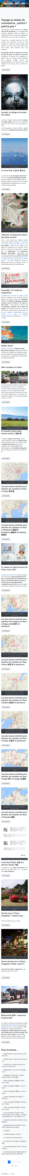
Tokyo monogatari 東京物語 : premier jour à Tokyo (13, 1108)
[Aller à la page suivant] (22, 1161)
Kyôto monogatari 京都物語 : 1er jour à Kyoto (14, 1092)
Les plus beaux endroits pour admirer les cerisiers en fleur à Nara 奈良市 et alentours (14, 662)
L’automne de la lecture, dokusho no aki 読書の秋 (14, 1121)
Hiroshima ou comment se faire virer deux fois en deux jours (13, 1065)
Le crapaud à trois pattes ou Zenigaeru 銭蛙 (14, 1142)
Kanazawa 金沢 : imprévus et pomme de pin (14, 1060)
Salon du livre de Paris (9, 575)
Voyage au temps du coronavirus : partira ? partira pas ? (14, 23)
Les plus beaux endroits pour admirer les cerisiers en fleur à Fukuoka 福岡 (14, 814)
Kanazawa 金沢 (13, 1025)
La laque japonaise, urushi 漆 (11, 1134)
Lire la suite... (6, 70)
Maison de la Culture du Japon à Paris (15, 295)
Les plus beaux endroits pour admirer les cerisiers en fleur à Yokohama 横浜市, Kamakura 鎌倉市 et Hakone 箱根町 (14, 530)
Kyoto (10, 398)
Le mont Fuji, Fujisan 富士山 (13, 170)
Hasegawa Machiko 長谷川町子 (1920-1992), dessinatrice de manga (14, 1126)
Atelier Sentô (7, 346)
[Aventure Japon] (5, 13)
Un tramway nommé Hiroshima (12, 1137)
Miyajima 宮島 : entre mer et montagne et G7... (14, 1071)
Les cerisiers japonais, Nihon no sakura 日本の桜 (14, 1147)
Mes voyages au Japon (11, 367)
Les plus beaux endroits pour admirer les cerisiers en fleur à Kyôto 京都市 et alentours (14, 700)
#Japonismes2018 (6, 316)
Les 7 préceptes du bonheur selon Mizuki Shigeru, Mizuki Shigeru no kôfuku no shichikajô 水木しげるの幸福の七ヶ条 (14, 1114)
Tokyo (3, 388)
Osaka (10, 390)
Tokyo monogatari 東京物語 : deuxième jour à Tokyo (14, 1103)
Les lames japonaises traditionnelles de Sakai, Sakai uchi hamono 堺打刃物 (14, 1153)
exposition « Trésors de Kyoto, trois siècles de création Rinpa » (14, 258)
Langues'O (14, 387)
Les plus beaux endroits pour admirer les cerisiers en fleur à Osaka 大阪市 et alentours (14, 738)
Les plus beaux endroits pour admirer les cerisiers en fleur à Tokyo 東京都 (14, 488)
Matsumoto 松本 (7, 1027)
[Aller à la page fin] (24, 1161)
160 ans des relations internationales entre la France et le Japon (14, 312)
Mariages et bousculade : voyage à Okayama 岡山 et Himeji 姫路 (13, 1076)
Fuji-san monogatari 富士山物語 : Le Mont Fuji (13, 1097)
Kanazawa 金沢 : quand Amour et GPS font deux (14, 1054)
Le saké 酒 (6, 1130)
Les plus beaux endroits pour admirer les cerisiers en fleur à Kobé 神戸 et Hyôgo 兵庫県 (14, 776)
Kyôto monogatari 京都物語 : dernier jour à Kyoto (13, 1081)
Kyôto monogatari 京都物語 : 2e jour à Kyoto (14, 1087)
